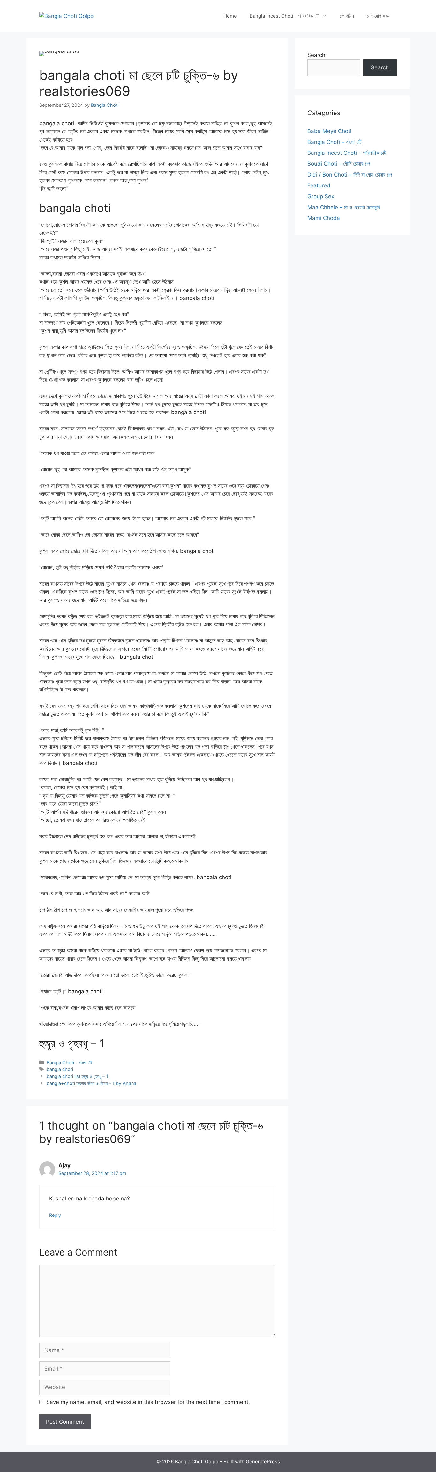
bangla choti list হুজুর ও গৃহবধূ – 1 (77, 1076)
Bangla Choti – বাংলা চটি (334, 142)
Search (316, 55)
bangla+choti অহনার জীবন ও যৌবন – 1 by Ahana (91, 1083)
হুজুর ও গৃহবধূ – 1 (72, 1043)
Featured (318, 185)
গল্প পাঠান (347, 16)
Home (230, 16)
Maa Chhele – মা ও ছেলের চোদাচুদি (343, 207)
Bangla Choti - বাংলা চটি (69, 1062)
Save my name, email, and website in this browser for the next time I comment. (148, 1402)
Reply (55, 1215)
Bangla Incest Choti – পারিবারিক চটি (284, 16)
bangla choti (60, 1069)
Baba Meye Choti (329, 131)
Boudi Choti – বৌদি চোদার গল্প (338, 164)
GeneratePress (263, 1462)
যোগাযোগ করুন (378, 16)
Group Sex (320, 196)
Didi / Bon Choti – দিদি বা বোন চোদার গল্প (349, 174)
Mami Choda (323, 218)
